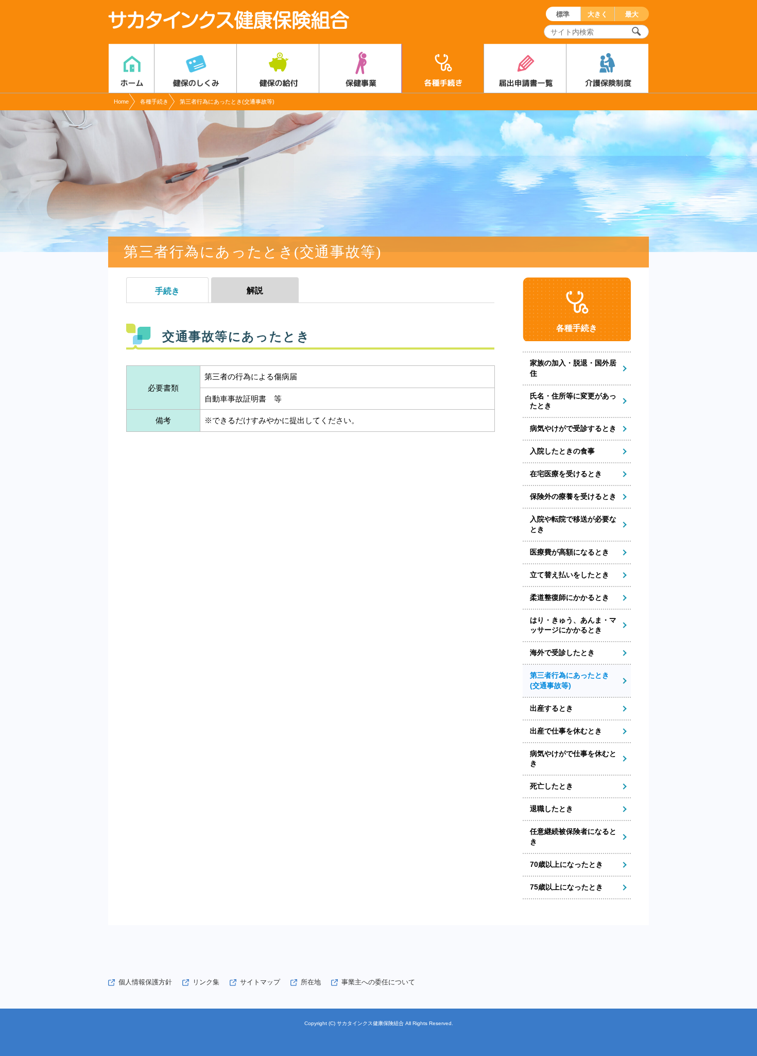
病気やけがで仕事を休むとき (573, 758)
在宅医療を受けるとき (566, 474)
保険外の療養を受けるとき (573, 496)
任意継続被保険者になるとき (573, 836)
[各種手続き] (443, 68)
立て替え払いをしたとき (569, 575)
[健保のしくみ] (195, 68)
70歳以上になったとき (566, 864)
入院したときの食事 (562, 451)
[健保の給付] (278, 68)
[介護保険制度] (607, 68)
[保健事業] (360, 68)
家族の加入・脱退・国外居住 (573, 368)
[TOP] (131, 68)
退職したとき (551, 808)
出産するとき (551, 708)
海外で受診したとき (562, 652)
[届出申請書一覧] (525, 68)
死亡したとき (551, 786)
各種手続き (154, 101)
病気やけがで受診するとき (573, 428)
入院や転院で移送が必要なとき (573, 524)
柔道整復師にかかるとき (569, 597)
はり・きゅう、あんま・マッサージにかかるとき (573, 625)
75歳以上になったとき (566, 887)
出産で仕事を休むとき (566, 731)
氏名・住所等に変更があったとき (573, 401)
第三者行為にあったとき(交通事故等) (569, 680)
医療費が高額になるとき (569, 552)
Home (121, 101)
